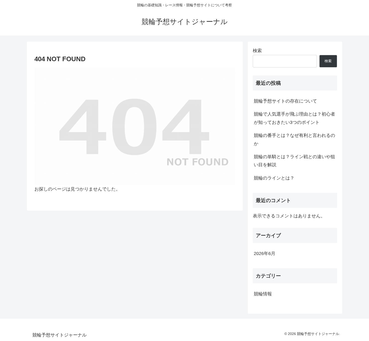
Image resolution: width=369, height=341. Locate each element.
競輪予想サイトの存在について (285, 101)
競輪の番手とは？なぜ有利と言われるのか (294, 139)
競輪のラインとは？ (274, 178)
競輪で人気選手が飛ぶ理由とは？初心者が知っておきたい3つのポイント (294, 118)
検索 (257, 50)
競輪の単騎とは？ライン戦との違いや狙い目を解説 (294, 160)
